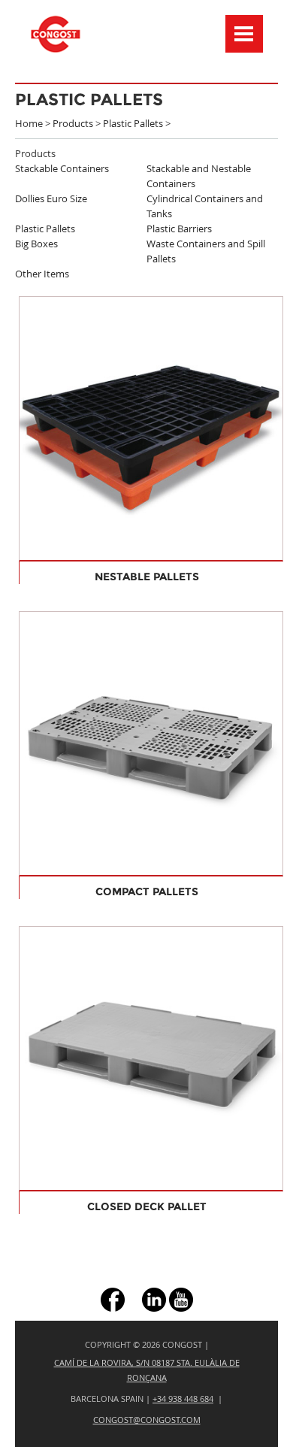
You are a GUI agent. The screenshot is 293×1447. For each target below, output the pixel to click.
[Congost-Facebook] (113, 1298)
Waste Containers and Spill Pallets (205, 251)
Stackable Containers (62, 168)
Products (73, 123)
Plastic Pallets (133, 123)
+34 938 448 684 (183, 1398)
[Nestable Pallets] (151, 427)
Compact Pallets (146, 891)
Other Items (42, 273)
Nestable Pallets (147, 576)
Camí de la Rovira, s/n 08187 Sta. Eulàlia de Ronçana (147, 1370)
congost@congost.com (147, 1419)
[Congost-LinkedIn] (154, 1298)
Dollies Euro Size (51, 198)
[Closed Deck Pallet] (151, 1057)
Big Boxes (36, 243)
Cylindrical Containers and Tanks (204, 206)
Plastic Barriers (179, 228)
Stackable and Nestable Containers (198, 176)
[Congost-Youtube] (181, 1298)
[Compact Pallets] (151, 742)
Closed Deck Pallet (147, 1206)
